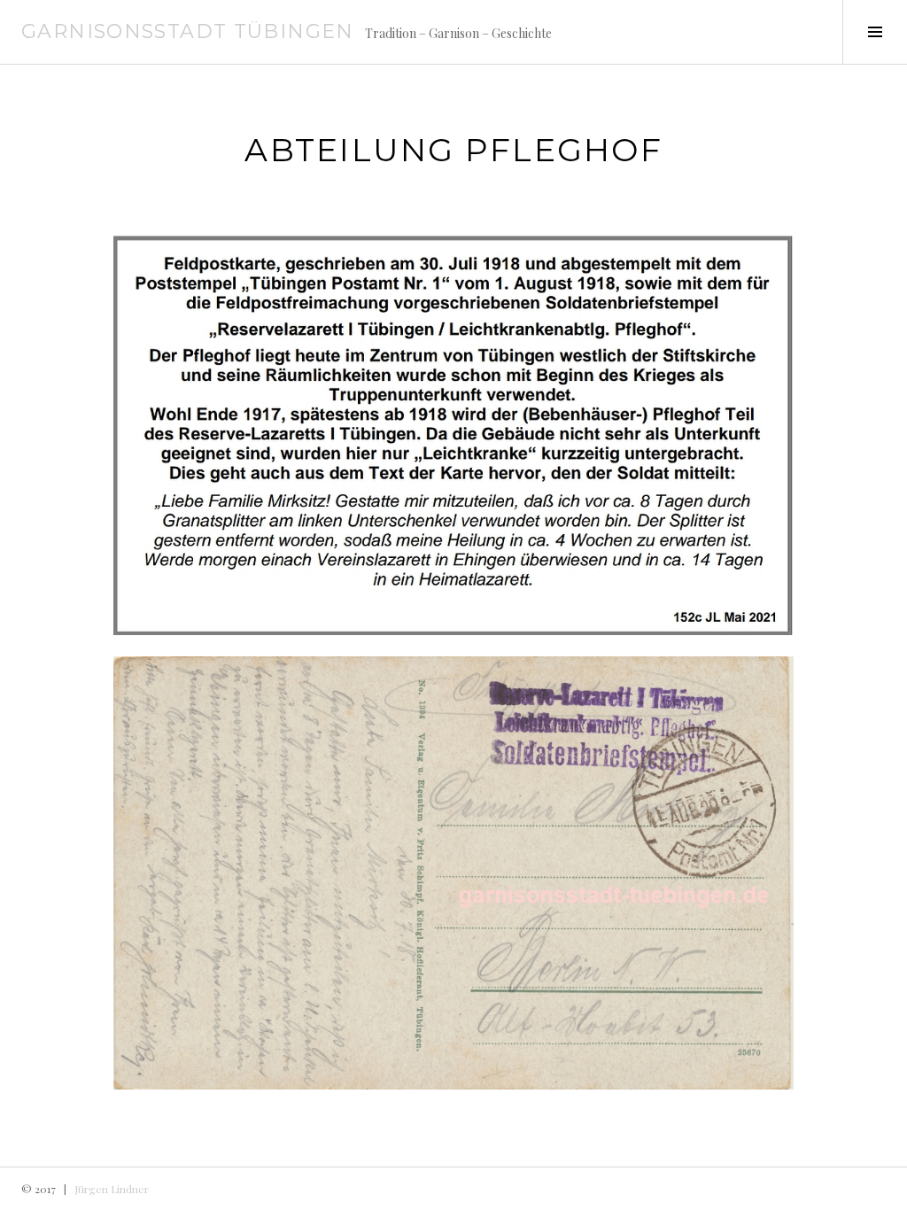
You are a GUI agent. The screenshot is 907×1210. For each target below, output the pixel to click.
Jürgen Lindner (111, 1189)
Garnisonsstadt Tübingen (187, 31)
